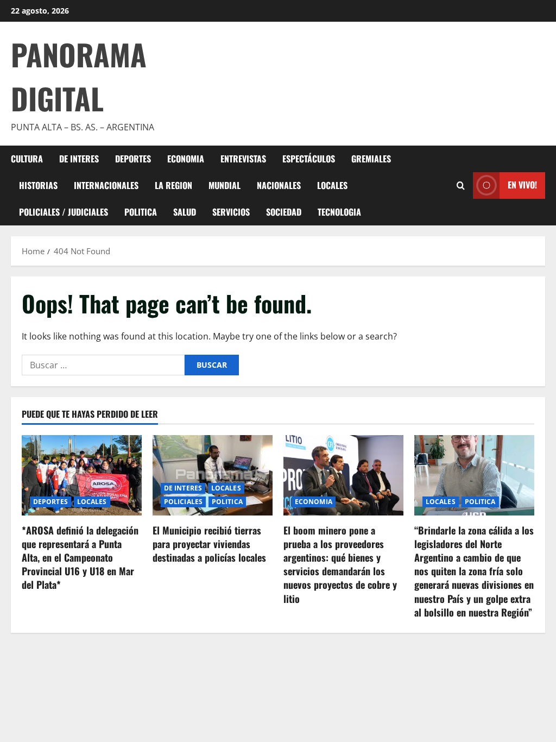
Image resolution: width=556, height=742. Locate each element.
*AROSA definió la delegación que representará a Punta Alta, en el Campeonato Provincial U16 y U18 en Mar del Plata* (80, 557)
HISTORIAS (38, 185)
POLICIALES (183, 501)
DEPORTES (133, 158)
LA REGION (173, 185)
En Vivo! (522, 184)
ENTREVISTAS (243, 158)
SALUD (184, 211)
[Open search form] (461, 185)
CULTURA (27, 158)
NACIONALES (279, 185)
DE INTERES (79, 158)
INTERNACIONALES (106, 185)
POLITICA (140, 211)
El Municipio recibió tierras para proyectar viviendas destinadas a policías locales (209, 543)
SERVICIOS (231, 211)
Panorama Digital (79, 76)
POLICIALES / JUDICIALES (63, 211)
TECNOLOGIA (339, 211)
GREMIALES (371, 158)
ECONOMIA (185, 158)
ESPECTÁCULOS (308, 158)
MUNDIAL (224, 185)
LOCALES (332, 185)
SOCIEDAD (283, 211)
